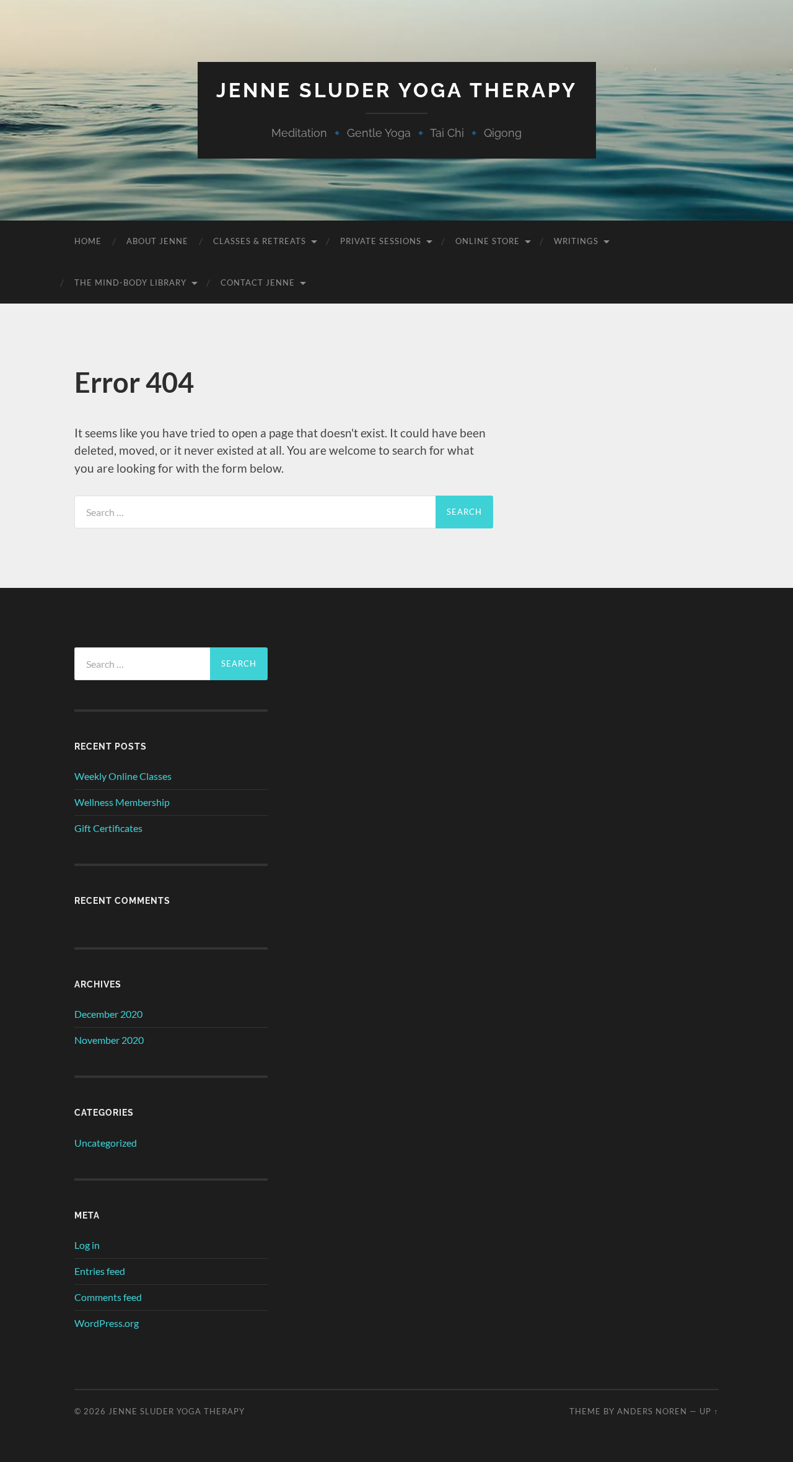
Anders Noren (652, 1411)
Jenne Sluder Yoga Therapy (396, 90)
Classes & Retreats (259, 241)
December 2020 (108, 1014)
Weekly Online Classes (123, 776)
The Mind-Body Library (130, 282)
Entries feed (99, 1271)
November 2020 (109, 1040)
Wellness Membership (122, 802)
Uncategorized (105, 1143)
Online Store (487, 241)
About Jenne (157, 241)
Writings (576, 241)
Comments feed (108, 1297)
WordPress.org (106, 1323)
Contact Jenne (258, 282)
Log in (87, 1245)
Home (88, 241)
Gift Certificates (108, 828)
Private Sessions (380, 241)
